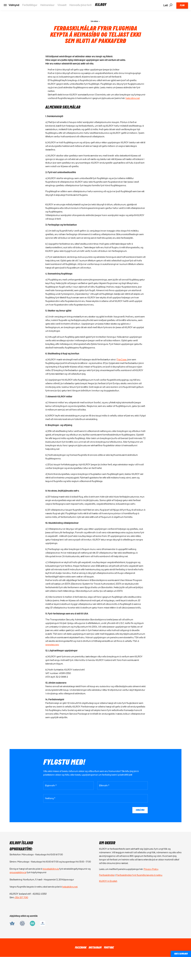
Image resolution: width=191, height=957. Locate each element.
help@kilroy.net (69, 886)
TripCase (122, 359)
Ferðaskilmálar (107, 875)
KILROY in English (108, 881)
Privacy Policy (151, 869)
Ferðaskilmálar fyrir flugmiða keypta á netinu (139, 875)
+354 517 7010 (21, 897)
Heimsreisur (47, 5)
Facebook (80, 947)
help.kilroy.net (133, 98)
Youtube (109, 947)
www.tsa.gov (52, 644)
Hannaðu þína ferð (80, 5)
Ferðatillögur (29, 5)
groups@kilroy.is (18, 872)
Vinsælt (61, 5)
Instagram (95, 947)
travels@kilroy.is (51, 869)
